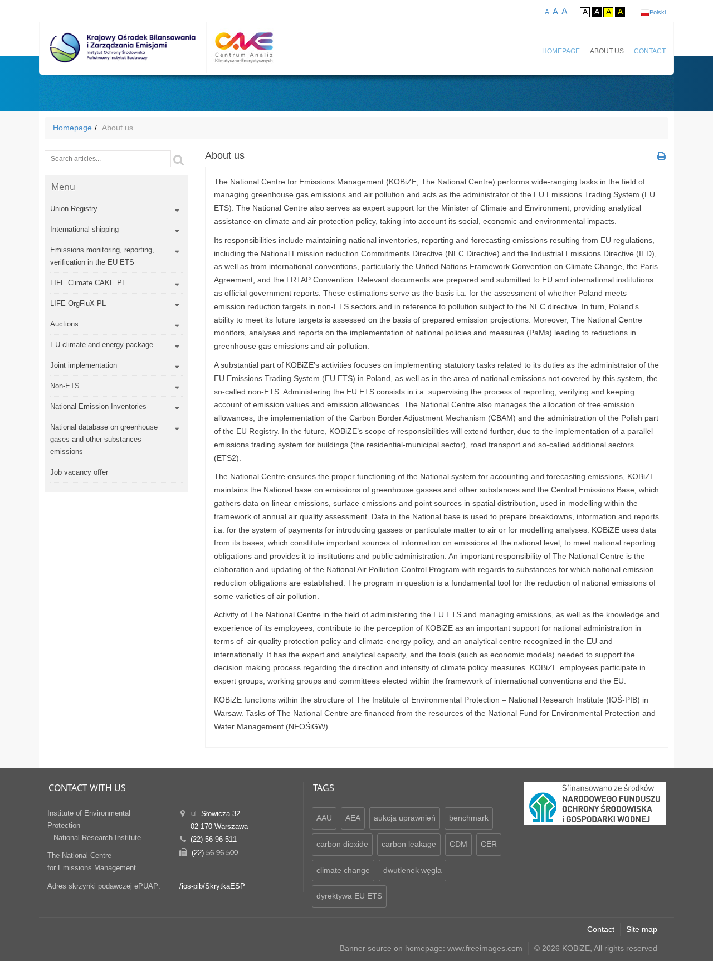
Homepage (561, 51)
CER (489, 844)
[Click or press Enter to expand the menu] (177, 210)
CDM (458, 844)
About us (607, 51)
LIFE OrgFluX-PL (78, 303)
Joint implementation (83, 365)
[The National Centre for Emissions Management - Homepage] (123, 47)
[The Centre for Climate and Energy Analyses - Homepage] (244, 47)
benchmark (469, 817)
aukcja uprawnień (405, 817)
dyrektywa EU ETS (349, 895)
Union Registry (73, 208)
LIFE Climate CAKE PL (88, 283)
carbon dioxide (342, 844)
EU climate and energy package (101, 344)
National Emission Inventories (98, 406)
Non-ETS (65, 386)
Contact (650, 51)
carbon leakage (409, 844)
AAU (324, 817)
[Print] (660, 156)
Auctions (64, 324)
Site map (641, 929)
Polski (657, 12)
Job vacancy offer (79, 472)
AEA (352, 817)
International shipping (84, 229)
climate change (343, 870)
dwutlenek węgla (412, 870)
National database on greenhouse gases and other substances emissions (104, 439)
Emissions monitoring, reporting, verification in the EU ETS (102, 256)
